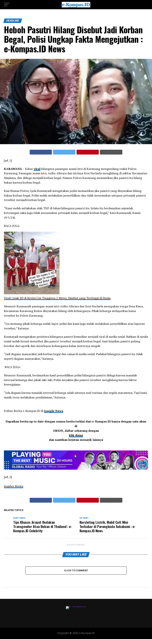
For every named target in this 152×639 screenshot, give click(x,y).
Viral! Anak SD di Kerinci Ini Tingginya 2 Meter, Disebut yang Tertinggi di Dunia (57, 298)
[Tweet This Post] (64, 152)
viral (37, 169)
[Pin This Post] (88, 152)
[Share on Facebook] (41, 152)
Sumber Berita (13, 486)
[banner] (76, 468)
